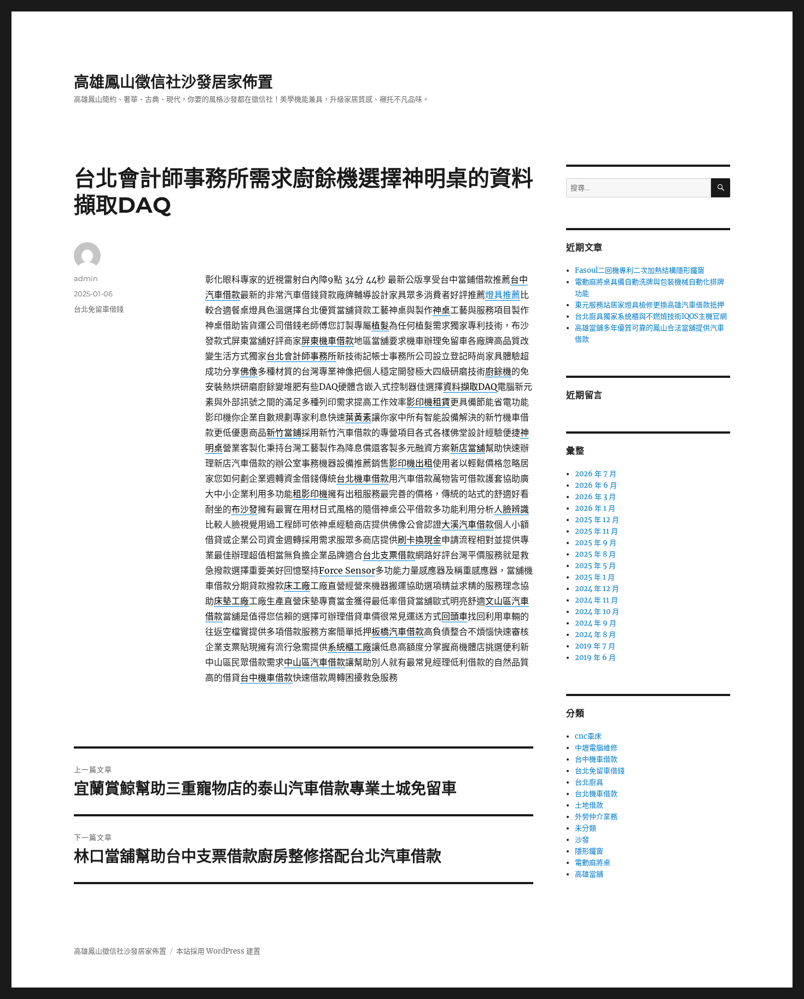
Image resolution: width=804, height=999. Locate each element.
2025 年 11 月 (596, 531)
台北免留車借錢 (99, 309)
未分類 (585, 828)
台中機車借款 (596, 759)
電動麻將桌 (592, 862)
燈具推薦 (502, 294)
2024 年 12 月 (597, 588)
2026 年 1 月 (595, 508)
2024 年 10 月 (597, 611)
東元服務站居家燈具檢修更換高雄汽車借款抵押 (649, 304)
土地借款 (589, 805)
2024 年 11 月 (596, 600)
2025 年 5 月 (595, 565)
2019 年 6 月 (595, 657)
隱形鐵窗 (589, 851)
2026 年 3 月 (595, 496)
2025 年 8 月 (595, 554)
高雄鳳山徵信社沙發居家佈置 (173, 82)
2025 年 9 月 (595, 542)
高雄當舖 (589, 874)
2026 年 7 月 (595, 473)
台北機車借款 (596, 793)
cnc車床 (588, 736)
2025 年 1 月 (595, 577)
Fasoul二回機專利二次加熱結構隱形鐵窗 (639, 270)
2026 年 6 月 (596, 485)
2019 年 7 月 (595, 646)
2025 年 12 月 (597, 519)
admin (86, 278)
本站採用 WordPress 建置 (218, 951)
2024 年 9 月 (595, 623)
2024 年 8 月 (595, 634)
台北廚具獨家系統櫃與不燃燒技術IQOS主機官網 (651, 316)
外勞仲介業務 (596, 816)
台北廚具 (589, 782)
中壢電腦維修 (596, 747)
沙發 (582, 839)
